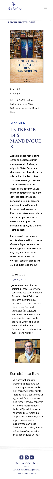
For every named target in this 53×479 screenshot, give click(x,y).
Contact (26, 466)
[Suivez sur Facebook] (21, 457)
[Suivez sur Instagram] (27, 457)
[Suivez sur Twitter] (32, 457)
